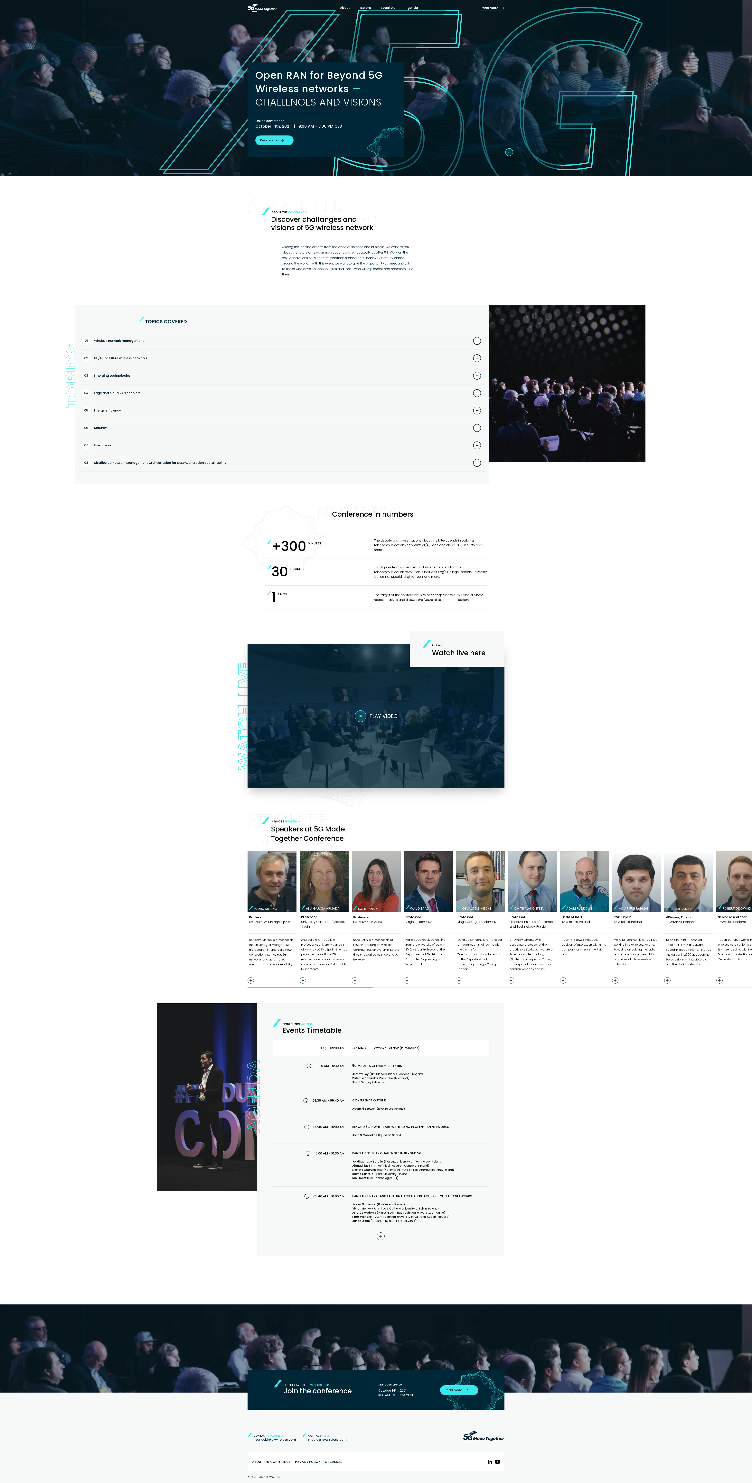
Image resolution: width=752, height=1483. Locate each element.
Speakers (388, 7)
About (345, 7)
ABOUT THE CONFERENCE (271, 1462)
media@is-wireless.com (327, 1440)
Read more (489, 8)
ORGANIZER (333, 1462)
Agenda (411, 7)
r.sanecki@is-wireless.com (274, 1440)
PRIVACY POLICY (307, 1462)
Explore (365, 7)
